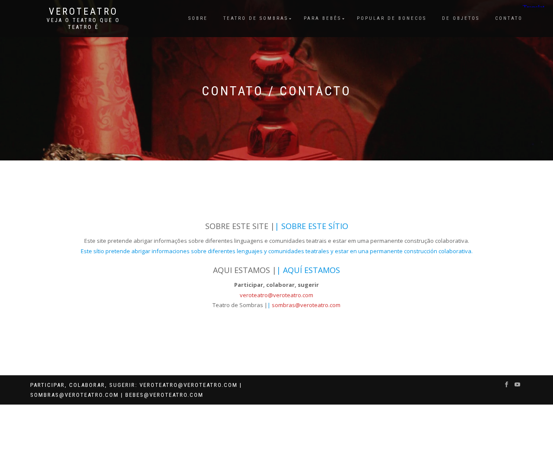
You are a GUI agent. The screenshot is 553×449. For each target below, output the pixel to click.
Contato (509, 18)
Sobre (198, 18)
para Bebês (322, 18)
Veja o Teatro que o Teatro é (83, 23)
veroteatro (83, 11)
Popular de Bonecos (391, 18)
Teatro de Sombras (255, 18)
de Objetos (461, 18)
